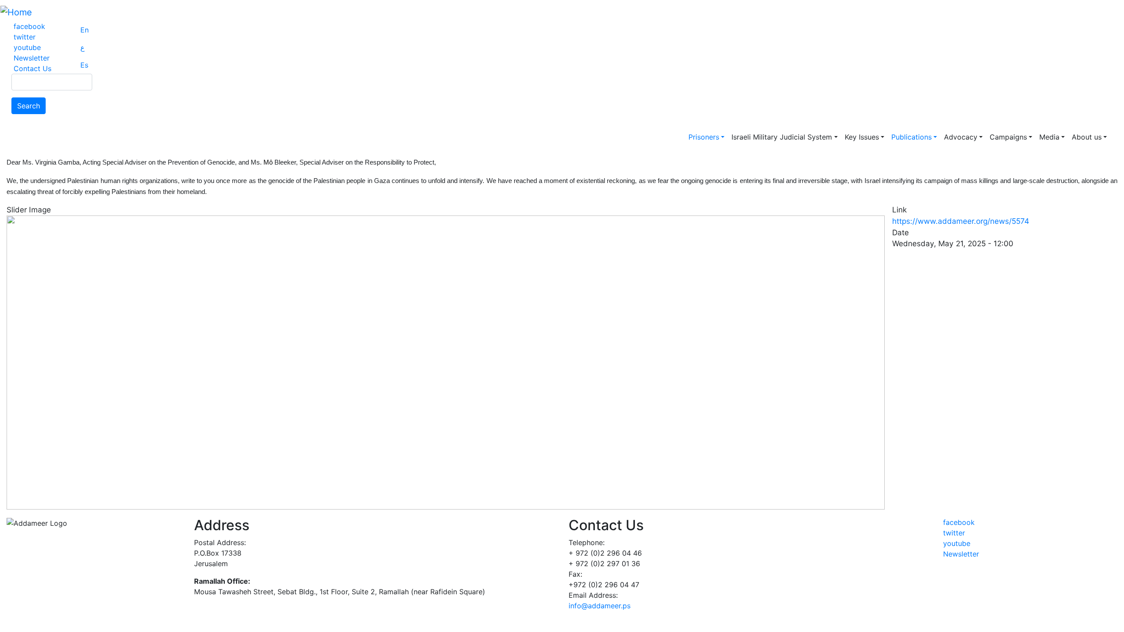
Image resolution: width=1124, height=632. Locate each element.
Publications (911, 137)
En (84, 29)
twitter (25, 36)
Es (84, 65)
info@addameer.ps (599, 605)
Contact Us (32, 68)
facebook (29, 26)
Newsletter (32, 58)
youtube (27, 47)
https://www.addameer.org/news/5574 (960, 221)
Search (28, 105)
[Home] (16, 12)
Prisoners (703, 137)
